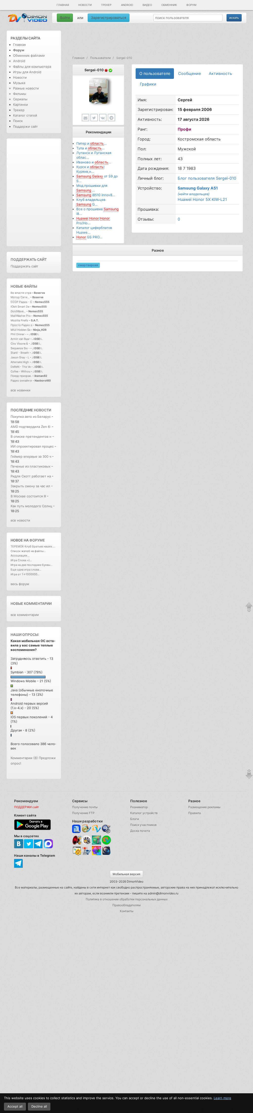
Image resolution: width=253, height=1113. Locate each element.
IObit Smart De (20, 306)
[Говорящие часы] (76, 840)
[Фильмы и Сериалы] (106, 854)
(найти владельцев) (194, 194)
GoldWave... (18, 311)
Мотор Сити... (20, 297)
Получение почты (85, 807)
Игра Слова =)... (21, 560)
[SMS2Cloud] (106, 829)
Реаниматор (139, 807)
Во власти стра (21, 293)
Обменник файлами (29, 55)
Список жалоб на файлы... (28, 551)
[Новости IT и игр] (86, 854)
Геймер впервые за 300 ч (31, 456)
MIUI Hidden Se (20, 329)
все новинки (20, 390)
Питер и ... (91, 143)
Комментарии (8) (24, 758)
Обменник (169, 5)
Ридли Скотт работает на (31, 476)
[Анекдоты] (96, 843)
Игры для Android (27, 72)
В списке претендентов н (31, 436)
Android (127, 5)
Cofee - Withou (20, 371)
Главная (63, 5)
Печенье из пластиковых (31, 466)
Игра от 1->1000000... (25, 574)
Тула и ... (90, 148)
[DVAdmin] (76, 851)
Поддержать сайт (29, 259)
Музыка (19, 83)
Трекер (106, 5)
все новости (20, 520)
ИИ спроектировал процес (32, 446)
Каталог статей (25, 115)
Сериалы (20, 99)
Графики (148, 84)
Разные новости (26, 88)
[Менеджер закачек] (106, 840)
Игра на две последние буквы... (31, 565)
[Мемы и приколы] (86, 829)
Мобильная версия (126, 874)
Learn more (222, 1098)
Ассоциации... (20, 555)
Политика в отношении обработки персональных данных (127, 899)
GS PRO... (89, 237)
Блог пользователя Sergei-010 (207, 178)
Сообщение (189, 73)
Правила (194, 813)
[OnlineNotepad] (76, 829)
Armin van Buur (20, 339)
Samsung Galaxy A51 (198, 188)
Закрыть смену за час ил (30, 486)
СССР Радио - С (21, 302)
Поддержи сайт (25, 126)
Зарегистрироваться (108, 18)
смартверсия (88, 265)
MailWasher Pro (21, 315)
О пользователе (154, 73)
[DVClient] (96, 829)
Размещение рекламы (204, 807)
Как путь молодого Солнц (31, 506)
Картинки (20, 104)
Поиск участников (143, 825)
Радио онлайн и (21, 380)
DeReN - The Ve (21, 366)
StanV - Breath (20, 352)
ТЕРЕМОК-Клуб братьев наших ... (33, 546)
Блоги (134, 819)
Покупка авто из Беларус (31, 416)
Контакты (126, 911)
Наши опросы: (25, 634)
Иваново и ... (93, 162)
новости (42, 410)
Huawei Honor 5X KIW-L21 (202, 199)
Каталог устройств (144, 813)
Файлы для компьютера (32, 67)
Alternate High (20, 362)
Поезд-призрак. (21, 376)
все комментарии (25, 615)
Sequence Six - (20, 348)
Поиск (18, 121)
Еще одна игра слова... (26, 569)
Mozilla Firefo (19, 320)
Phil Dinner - (19, 334)
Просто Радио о (21, 325)
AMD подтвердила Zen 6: (31, 427)
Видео (147, 5)
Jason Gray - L (20, 357)
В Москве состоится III (29, 496)
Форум (191, 5)
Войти (65, 18)
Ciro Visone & (20, 343)
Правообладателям (126, 905)
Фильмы (19, 94)
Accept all (14, 1106)
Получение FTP (83, 813)
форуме (37, 540)
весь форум (20, 584)
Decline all (39, 1106)
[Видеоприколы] (86, 843)
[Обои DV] (96, 854)
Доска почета (140, 831)
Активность (220, 73)
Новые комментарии (31, 603)
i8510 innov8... (95, 195)
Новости (85, 5)
